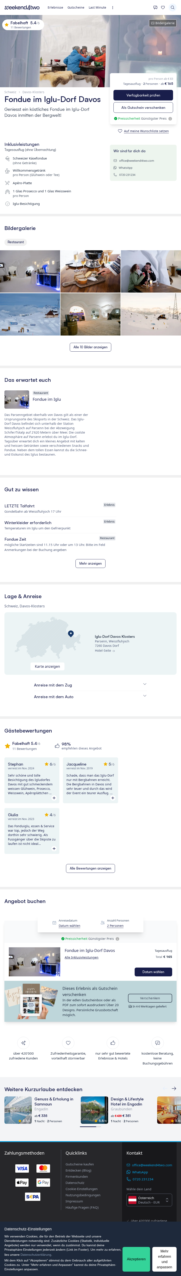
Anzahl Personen (118, 920)
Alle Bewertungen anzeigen (90, 868)
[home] (22, 7)
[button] (34, 961)
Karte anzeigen (47, 666)
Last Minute (97, 7)
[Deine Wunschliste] (163, 7)
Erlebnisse (55, 7)
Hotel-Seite (103, 650)
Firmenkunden (77, 1176)
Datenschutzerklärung (36, 1254)
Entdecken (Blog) (78, 1170)
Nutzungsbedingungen (83, 1195)
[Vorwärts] (165, 1088)
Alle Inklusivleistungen (81, 957)
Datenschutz (75, 1182)
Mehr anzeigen (90, 563)
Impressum (74, 1201)
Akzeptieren (136, 1259)
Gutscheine (76, 7)
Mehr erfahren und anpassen (164, 1259)
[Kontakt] (155, 7)
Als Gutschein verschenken (143, 107)
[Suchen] (173, 7)
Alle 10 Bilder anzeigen (90, 347)
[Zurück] (174, 1088)
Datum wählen (69, 926)
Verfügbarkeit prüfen (143, 95)
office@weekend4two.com (136, 161)
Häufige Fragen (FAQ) (82, 1207)
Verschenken (150, 998)
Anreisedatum (68, 920)
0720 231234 (127, 175)
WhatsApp (125, 168)
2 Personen (115, 926)
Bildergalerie (165, 23)
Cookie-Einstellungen (82, 1189)
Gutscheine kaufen (80, 1164)
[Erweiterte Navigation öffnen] (114, 8)
